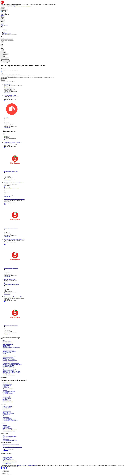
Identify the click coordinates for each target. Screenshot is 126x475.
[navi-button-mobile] (2, 27)
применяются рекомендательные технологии (26, 465)
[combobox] (7, 39)
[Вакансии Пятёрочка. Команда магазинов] (64, 159)
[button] (2, 23)
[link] (3, 20)
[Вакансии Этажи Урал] (64, 109)
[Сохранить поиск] (2, 45)
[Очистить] (2, 42)
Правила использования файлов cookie (23, 6)
